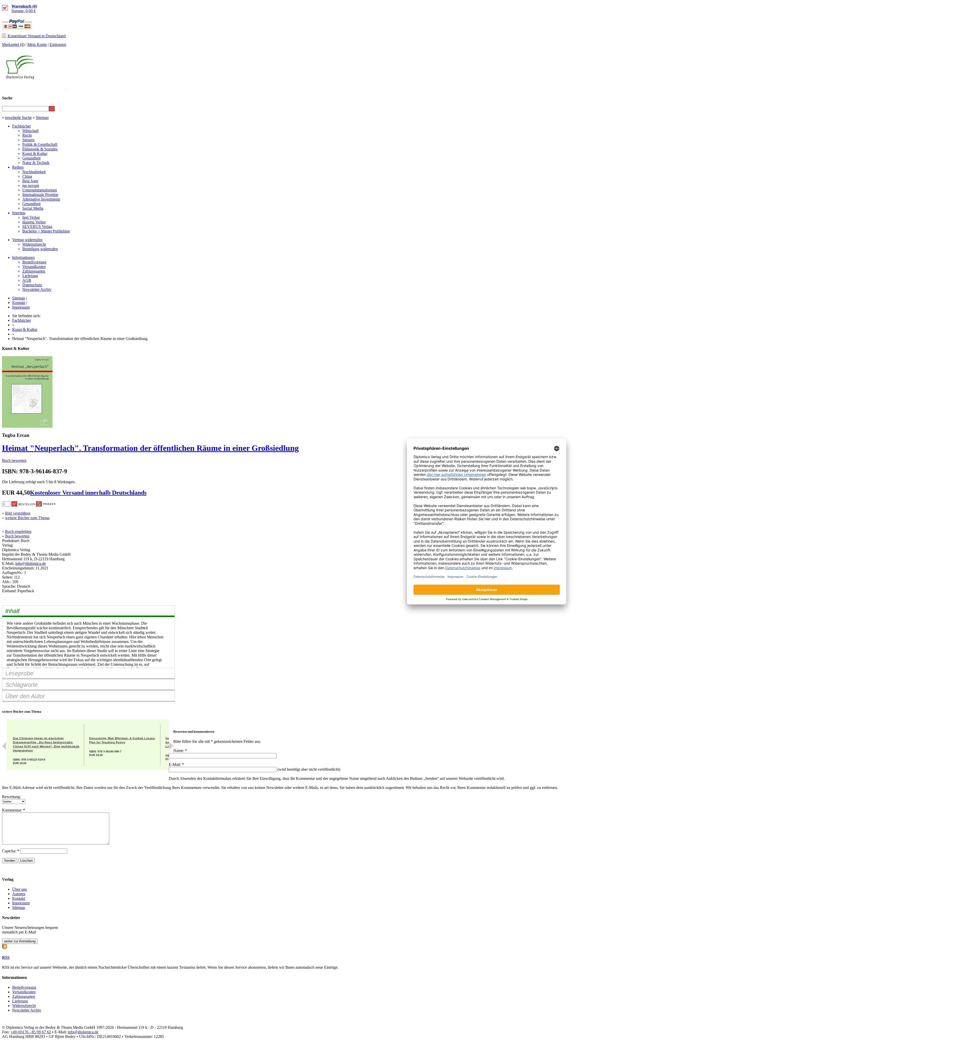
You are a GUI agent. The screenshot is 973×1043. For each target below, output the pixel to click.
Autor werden (933, 88)
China (27, 176)
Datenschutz (32, 285)
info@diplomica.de (30, 563)
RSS (6, 957)
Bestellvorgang (34, 262)
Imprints (18, 213)
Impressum (21, 307)
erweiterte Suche (18, 117)
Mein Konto (37, 44)
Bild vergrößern (17, 513)
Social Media (32, 208)
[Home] (20, 78)
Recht (27, 135)
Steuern (28, 140)
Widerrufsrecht (34, 244)
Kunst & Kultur (34, 153)
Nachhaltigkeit (34, 172)
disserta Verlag (34, 222)
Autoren (18, 894)
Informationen (23, 257)
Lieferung (30, 276)
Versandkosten (34, 266)
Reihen (18, 167)
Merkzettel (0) (13, 44)
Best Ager (30, 181)
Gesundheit (31, 158)
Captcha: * (11, 851)
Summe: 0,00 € (24, 8)
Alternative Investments (41, 199)
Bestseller (875, 88)
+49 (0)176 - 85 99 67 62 (30, 1032)
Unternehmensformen (39, 190)
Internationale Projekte (40, 194)
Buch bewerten (14, 460)
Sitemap (42, 117)
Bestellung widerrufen (40, 249)
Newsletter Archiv (36, 289)
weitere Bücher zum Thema (27, 518)
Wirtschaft (30, 131)
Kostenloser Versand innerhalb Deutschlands (88, 492)
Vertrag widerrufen (27, 240)
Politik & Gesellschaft (39, 144)
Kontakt (18, 302)
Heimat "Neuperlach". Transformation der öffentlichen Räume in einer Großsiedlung (150, 448)
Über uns (19, 889)
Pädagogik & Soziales (40, 149)
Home (961, 88)
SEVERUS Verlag (37, 226)
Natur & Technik (35, 162)
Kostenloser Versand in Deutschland (37, 36)
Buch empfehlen (18, 531)
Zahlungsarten (33, 271)
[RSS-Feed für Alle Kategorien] (4, 946)
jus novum (30, 185)
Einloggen (58, 44)
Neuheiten (844, 88)
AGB (26, 280)
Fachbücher (21, 126)
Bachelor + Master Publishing (46, 231)
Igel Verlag (31, 217)
